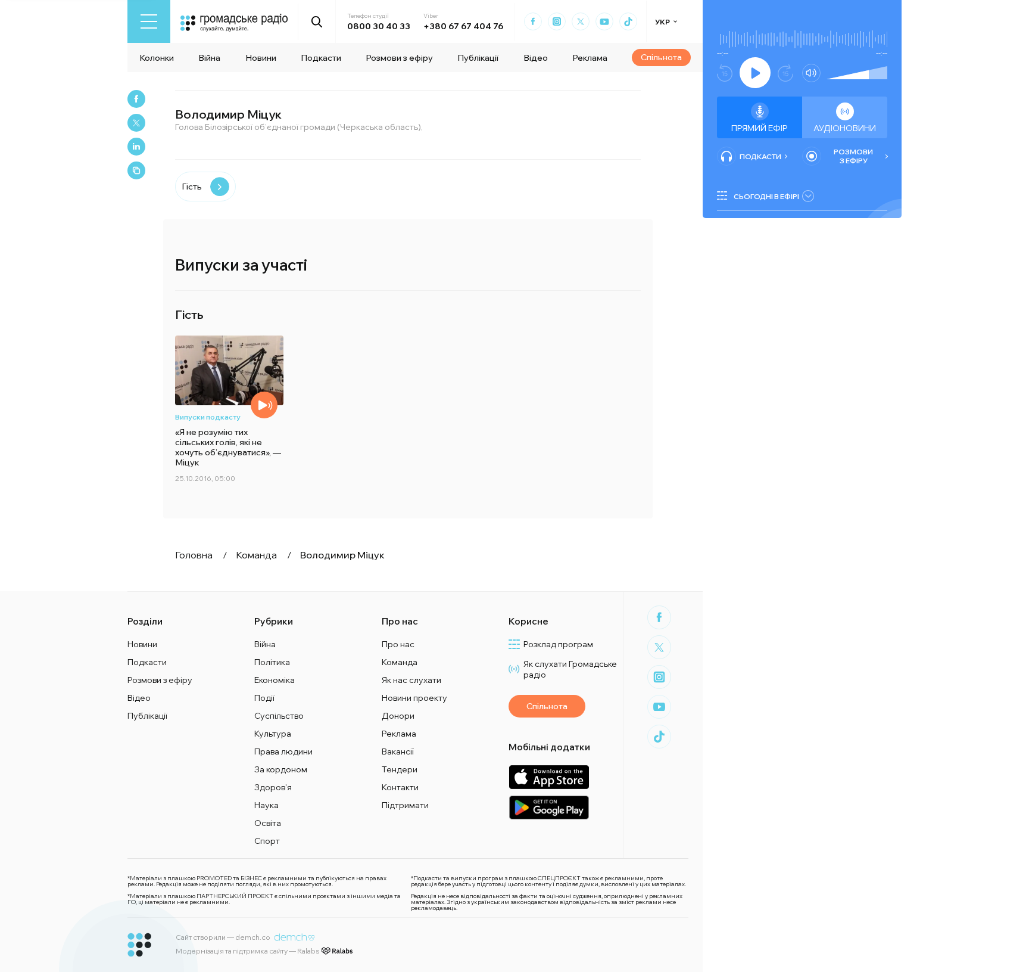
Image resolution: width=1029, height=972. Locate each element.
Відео (535, 57)
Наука (266, 805)
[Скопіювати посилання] (136, 170)
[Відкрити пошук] (317, 21)
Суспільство (279, 715)
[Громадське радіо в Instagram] (557, 21)
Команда (399, 662)
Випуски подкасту (208, 416)
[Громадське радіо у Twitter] (581, 21)
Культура (272, 733)
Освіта (267, 823)
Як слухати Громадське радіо (570, 669)
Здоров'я (273, 787)
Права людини (283, 751)
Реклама (589, 57)
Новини (260, 57)
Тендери (399, 769)
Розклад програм (558, 644)
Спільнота (661, 57)
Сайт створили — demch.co (223, 937)
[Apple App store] (549, 777)
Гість (192, 186)
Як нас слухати (411, 680)
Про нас (398, 644)
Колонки (156, 57)
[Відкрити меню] (148, 21)
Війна (209, 57)
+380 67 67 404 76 (463, 26)
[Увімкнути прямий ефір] (755, 72)
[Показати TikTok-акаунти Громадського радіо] (628, 21)
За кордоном (280, 769)
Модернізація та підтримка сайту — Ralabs (247, 950)
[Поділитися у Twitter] (136, 123)
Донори (398, 715)
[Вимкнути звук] (811, 73)
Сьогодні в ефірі (766, 196)
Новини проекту (414, 697)
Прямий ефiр (759, 128)
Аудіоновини (844, 128)
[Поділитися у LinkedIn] (136, 147)
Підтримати (405, 805)
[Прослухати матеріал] (264, 405)
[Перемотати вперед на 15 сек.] (785, 73)
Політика (272, 662)
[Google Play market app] (549, 807)
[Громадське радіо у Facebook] (533, 21)
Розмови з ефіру (399, 57)
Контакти (400, 787)
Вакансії (398, 751)
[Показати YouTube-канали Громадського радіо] (604, 21)
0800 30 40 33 (378, 26)
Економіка (274, 680)
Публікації (477, 57)
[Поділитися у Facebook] (136, 99)
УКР (662, 21)
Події (264, 697)
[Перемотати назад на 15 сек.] (724, 73)
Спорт (267, 841)
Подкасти (321, 57)
